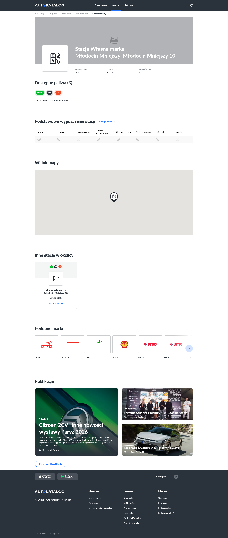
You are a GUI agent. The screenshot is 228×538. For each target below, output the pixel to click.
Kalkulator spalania (131, 523)
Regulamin (162, 503)
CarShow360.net (130, 503)
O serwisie (162, 498)
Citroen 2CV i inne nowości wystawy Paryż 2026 (71, 428)
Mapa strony (95, 491)
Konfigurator (129, 498)
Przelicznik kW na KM (132, 518)
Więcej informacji (55, 303)
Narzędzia (128, 491)
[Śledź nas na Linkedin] (176, 477)
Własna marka (56, 298)
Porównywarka (130, 508)
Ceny (126, 444)
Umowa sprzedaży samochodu (101, 508)
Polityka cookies (164, 508)
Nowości (43, 419)
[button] (114, 197)
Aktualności (93, 503)
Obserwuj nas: (161, 476)
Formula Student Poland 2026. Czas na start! (155, 413)
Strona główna (95, 498)
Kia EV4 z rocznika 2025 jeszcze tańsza (151, 448)
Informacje (163, 491)
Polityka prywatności (166, 513)
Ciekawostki (129, 409)
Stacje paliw (128, 513)
